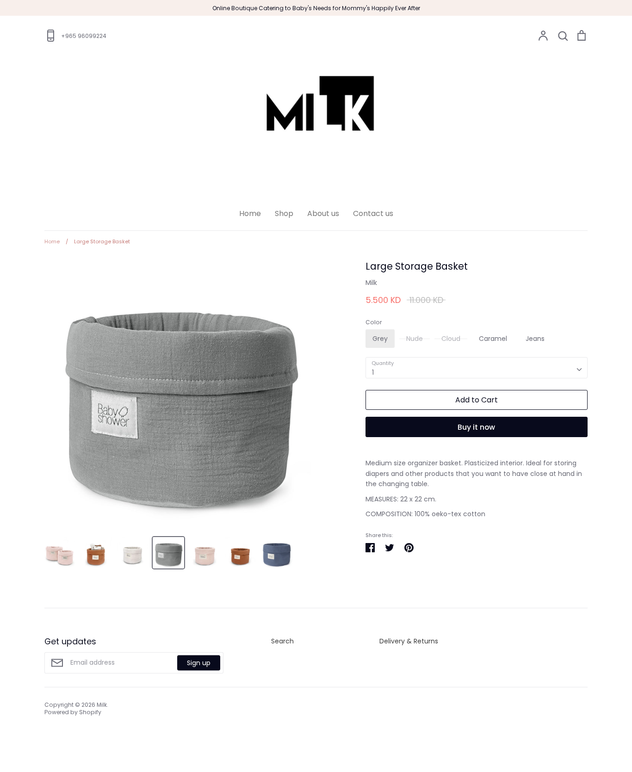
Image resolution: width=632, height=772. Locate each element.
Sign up (199, 662)
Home (250, 213)
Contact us (373, 213)
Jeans (535, 338)
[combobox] (477, 367)
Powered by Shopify (72, 712)
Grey (380, 338)
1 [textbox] (373, 372)
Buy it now (476, 427)
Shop (284, 213)
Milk (371, 282)
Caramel (493, 338)
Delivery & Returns (408, 641)
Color (374, 322)
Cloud (450, 338)
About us (323, 213)
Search (282, 641)
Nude (414, 338)
